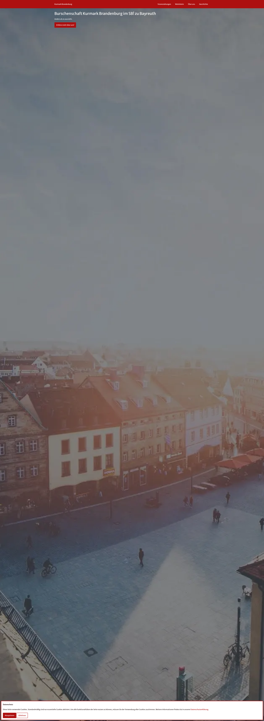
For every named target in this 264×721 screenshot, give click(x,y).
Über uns (191, 4)
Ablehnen (22, 715)
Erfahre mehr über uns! (65, 25)
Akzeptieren (9, 715)
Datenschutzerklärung (199, 709)
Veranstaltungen (164, 4)
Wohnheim (179, 4)
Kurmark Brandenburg (63, 4)
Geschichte (203, 4)
